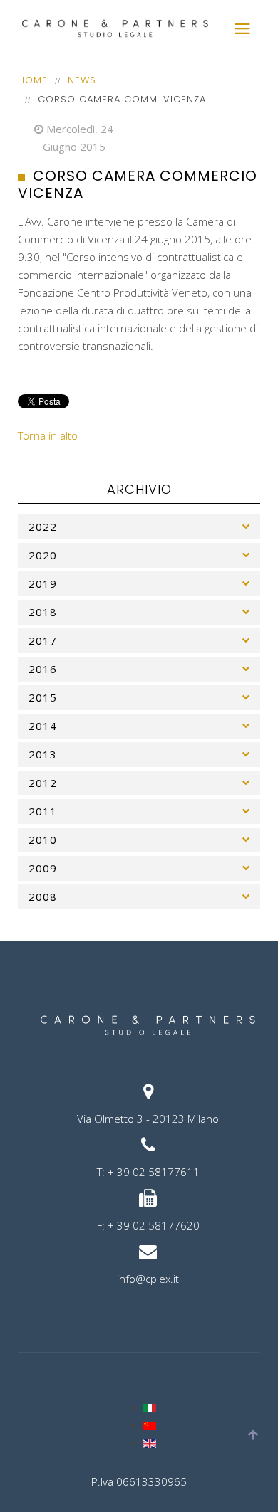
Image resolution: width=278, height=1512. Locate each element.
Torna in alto (48, 435)
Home (33, 80)
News (82, 80)
